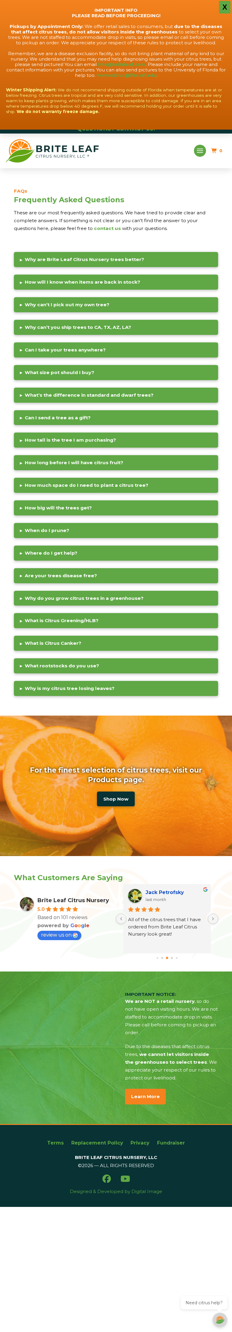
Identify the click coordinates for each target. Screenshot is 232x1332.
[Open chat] (220, 1320)
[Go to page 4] (172, 958)
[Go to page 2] (162, 958)
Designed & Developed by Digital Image (116, 1191)
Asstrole (156, 892)
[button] (200, 151)
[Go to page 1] (157, 958)
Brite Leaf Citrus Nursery (73, 900)
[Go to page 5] (176, 958)
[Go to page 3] (167, 958)
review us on (56, 935)
